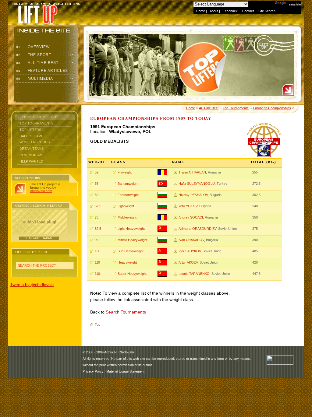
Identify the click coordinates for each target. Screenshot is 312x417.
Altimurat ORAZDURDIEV (197, 228)
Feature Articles (41, 70)
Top (97, 324)
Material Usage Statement (125, 371)
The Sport (33, 55)
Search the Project (37, 265)
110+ (98, 273)
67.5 (98, 206)
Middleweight (127, 217)
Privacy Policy (93, 371)
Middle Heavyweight (132, 240)
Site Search (266, 11)
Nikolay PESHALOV (193, 195)
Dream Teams (32, 148)
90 (96, 240)
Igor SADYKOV (190, 251)
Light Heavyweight (131, 228)
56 (96, 183)
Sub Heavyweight (131, 251)
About (214, 11)
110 (97, 262)
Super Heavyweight (132, 273)
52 (96, 172)
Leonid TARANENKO (194, 273)
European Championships (272, 108)
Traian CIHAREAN (192, 172)
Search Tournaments (126, 312)
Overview (32, 47)
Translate (294, 4)
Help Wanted (31, 161)
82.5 (98, 228)
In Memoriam (31, 155)
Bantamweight (128, 183)
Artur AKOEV (188, 262)
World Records (35, 142)
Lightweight (126, 206)
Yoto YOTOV (188, 206)
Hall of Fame (31, 136)
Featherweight (128, 195)
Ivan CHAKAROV (191, 240)
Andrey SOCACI (191, 217)
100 (97, 251)
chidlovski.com (41, 191)
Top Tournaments (36, 123)
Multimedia (34, 78)
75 (96, 217)
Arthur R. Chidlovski (119, 352)
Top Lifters (30, 129)
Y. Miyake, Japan (38, 238)
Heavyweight (127, 262)
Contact (248, 11)
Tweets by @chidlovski (32, 284)
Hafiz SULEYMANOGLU (197, 183)
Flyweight (125, 172)
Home (200, 11)
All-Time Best (36, 63)
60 (96, 195)
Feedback (230, 11)
